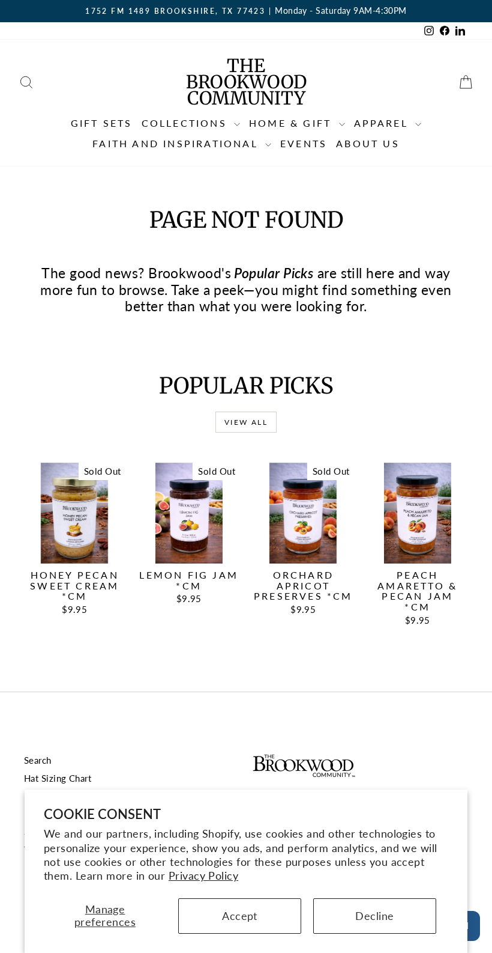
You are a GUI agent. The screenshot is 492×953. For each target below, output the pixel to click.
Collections (186, 123)
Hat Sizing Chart (57, 778)
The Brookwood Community (246, 81)
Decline (374, 915)
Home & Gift (292, 123)
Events (303, 143)
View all (246, 422)
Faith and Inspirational (177, 143)
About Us (368, 143)
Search (38, 760)
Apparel (383, 123)
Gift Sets (102, 123)
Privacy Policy (203, 875)
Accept (239, 915)
